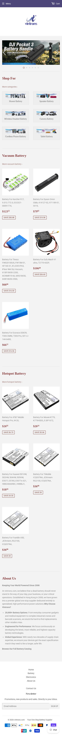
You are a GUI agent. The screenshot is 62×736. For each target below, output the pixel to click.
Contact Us (31, 688)
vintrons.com (19, 720)
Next (58, 52)
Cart (58, 3)
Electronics (31, 677)
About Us (31, 681)
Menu (8, 3)
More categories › (10, 87)
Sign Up (54, 706)
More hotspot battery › (12, 382)
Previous (4, 52)
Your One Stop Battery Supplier (39, 720)
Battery (31, 673)
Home (31, 669)
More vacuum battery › (12, 164)
